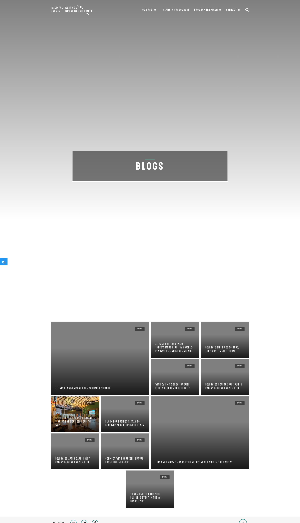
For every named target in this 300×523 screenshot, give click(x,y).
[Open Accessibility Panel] (4, 261)
